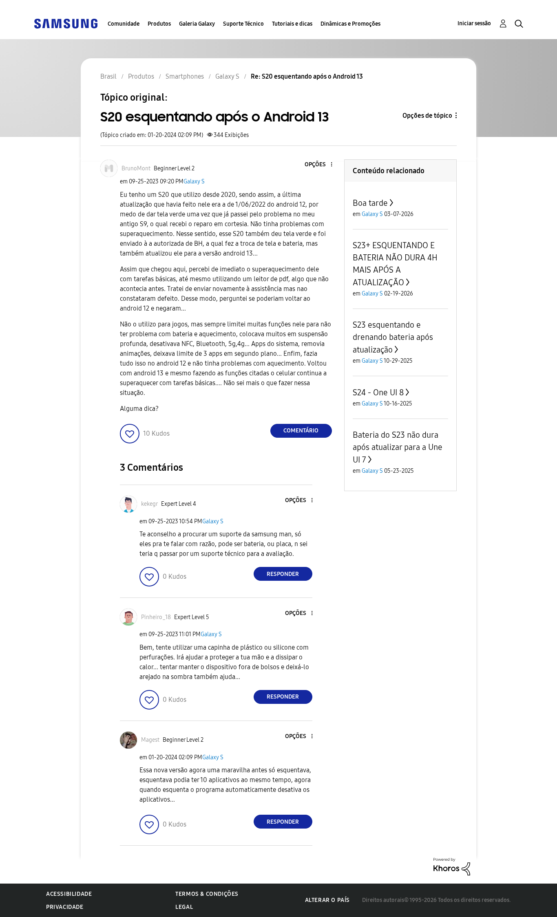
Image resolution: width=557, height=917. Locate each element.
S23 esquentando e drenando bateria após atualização (393, 337)
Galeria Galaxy (197, 23)
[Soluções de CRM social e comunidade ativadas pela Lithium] (451, 866)
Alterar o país (327, 900)
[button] (317, 165)
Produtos (159, 23)
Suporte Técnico (243, 23)
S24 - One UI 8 (378, 392)
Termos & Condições (207, 894)
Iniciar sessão (474, 23)
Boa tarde (370, 203)
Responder (283, 574)
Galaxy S (194, 181)
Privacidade (65, 907)
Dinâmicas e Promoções (350, 23)
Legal (184, 907)
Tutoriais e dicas (292, 23)
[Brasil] (65, 23)
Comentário (300, 430)
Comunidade (123, 23)
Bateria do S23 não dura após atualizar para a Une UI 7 (397, 447)
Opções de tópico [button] (427, 115)
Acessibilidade (69, 894)
